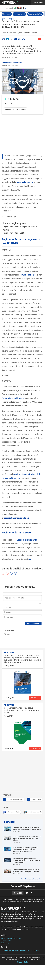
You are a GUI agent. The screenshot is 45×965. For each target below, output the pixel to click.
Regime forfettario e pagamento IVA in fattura (20, 228)
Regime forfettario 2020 (13, 233)
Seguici (16, 893)
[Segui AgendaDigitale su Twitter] (31, 893)
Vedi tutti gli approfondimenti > (31, 879)
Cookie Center (38, 902)
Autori (10, 899)
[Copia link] (19, 39)
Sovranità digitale (8, 14)
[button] (3, 8)
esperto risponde (30, 33)
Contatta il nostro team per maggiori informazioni (20, 950)
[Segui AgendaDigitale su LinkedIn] (27, 893)
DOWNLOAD (35, 698)
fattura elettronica (24, 182)
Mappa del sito (22, 962)
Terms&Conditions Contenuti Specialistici (17, 902)
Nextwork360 (5, 912)
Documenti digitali (15, 33)
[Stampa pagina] (23, 39)
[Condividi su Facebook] (3, 39)
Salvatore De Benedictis (12, 63)
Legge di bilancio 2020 (27, 540)
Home (4, 33)
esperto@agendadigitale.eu (16, 518)
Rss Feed (23, 899)
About (4, 899)
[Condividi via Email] (15, 39)
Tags (16, 899)
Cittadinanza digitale (23, 14)
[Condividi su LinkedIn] (7, 39)
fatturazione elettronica (13, 398)
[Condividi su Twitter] (11, 39)
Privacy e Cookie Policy (36, 899)
